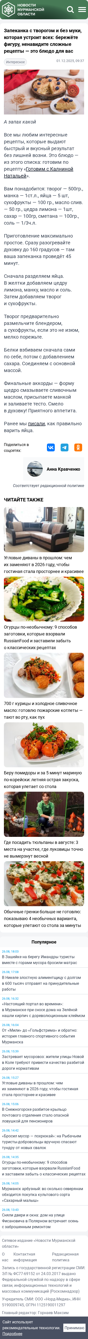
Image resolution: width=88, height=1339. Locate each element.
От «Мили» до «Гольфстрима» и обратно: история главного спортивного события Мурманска (39, 1036)
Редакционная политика (65, 1257)
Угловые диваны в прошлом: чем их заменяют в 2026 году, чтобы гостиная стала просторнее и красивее (40, 1088)
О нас (5, 1257)
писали (36, 423)
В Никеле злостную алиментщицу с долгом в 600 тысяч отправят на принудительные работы (41, 983)
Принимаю (74, 1327)
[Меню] (82, 9)
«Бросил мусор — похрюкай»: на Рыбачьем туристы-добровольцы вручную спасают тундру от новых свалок (41, 1141)
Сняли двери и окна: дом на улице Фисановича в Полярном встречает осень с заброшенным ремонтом (40, 1220)
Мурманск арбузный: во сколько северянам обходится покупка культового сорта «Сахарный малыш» (42, 1194)
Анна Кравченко (63, 469)
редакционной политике (62, 485)
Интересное (15, 62)
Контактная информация (25, 1257)
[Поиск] (70, 9)
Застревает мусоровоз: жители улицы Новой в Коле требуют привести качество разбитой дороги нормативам (43, 1062)
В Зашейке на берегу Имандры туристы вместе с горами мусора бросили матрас (39, 959)
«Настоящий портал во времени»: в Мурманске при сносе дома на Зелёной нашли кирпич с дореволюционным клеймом (43, 1009)
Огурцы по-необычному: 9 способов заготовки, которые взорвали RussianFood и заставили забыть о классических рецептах (44, 1168)
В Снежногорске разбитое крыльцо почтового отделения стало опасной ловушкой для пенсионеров (35, 1115)
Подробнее (12, 1333)
